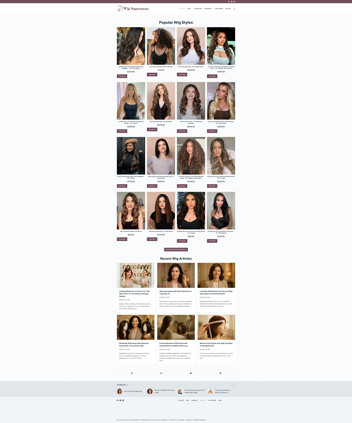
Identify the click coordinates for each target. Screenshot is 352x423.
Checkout (194, 400)
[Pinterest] (131, 373)
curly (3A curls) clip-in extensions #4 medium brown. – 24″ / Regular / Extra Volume (221, 67)
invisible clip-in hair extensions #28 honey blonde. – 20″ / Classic (131, 122)
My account (212, 400)
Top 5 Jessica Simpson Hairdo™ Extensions (222, 391)
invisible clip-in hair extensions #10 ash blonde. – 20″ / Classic (221, 177)
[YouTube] (234, 1)
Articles (228, 8)
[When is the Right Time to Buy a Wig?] (150, 391)
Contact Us (188, 420)
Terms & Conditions (161, 420)
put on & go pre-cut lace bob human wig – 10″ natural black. (161, 177)
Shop (220, 400)
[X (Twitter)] (231, 1)
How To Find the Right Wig (133, 391)
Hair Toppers (219, 8)
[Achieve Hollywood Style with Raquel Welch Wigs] (180, 391)
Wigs (189, 8)
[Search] (234, 8)
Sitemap (181, 420)
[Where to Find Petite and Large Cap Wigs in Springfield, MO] (216, 327)
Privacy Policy (173, 420)
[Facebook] (229, 1)
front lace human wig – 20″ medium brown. (190, 66)
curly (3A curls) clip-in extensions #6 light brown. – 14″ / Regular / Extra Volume (191, 177)
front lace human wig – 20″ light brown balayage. (191, 122)
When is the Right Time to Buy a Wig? (164, 391)
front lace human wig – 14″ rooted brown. (161, 231)
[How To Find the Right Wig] (119, 391)
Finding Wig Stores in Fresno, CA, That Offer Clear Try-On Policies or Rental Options (134, 293)
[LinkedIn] (220, 373)
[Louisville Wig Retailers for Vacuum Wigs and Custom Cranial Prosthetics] (216, 275)
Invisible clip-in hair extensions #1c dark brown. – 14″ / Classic (191, 232)
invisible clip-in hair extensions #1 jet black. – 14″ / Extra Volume (221, 232)
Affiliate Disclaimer (200, 420)
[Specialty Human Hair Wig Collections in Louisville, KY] (176, 275)
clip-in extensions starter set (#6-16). (131, 231)
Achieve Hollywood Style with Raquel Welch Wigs (195, 391)
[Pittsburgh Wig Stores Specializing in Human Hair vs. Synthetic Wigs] (135, 327)
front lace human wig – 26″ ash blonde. (161, 121)
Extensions (207, 8)
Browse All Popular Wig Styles (176, 249)
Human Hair (198, 8)
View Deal (122, 76)
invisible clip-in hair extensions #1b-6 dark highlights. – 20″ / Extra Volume (130, 67)
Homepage (182, 8)
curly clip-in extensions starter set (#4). (161, 66)
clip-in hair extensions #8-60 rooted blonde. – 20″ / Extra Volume (221, 122)
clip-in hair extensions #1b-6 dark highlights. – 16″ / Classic (131, 177)
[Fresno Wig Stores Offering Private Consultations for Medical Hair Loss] (176, 327)
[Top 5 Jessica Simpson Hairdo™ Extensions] (210, 391)
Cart (187, 400)
